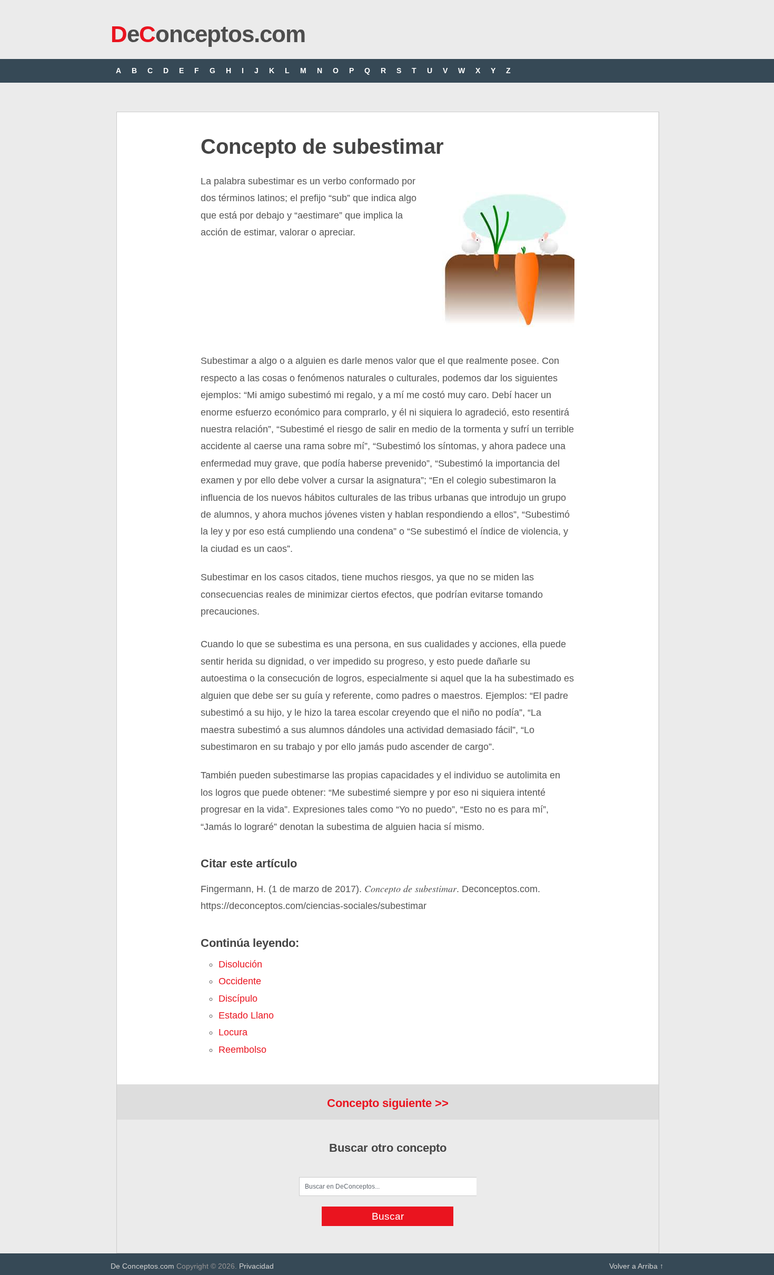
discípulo (238, 998)
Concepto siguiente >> (388, 1103)
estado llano (246, 1015)
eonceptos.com (208, 34)
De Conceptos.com (142, 1266)
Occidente (240, 981)
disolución (240, 964)
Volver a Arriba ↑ (636, 1266)
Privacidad (256, 1266)
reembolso (242, 1049)
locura (233, 1032)
